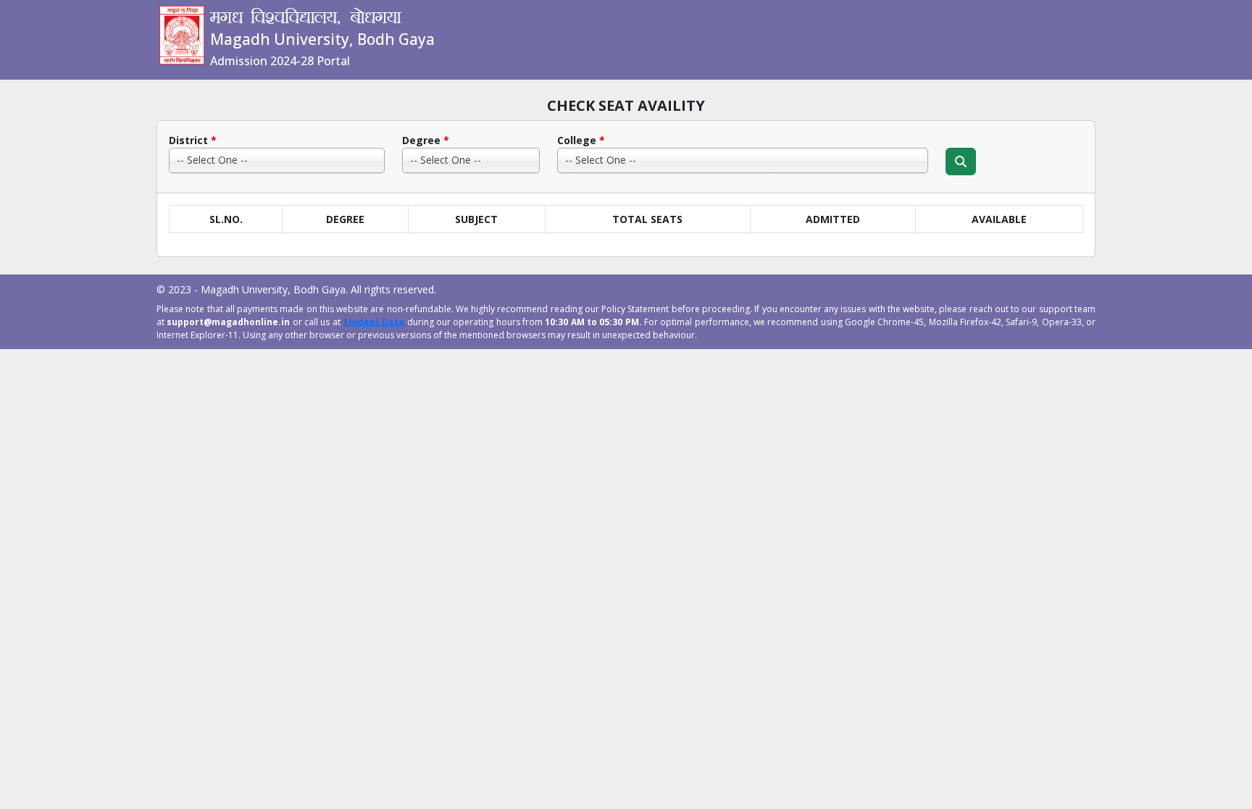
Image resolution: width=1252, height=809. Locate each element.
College (581, 140)
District (193, 140)
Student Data (373, 322)
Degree (425, 140)
